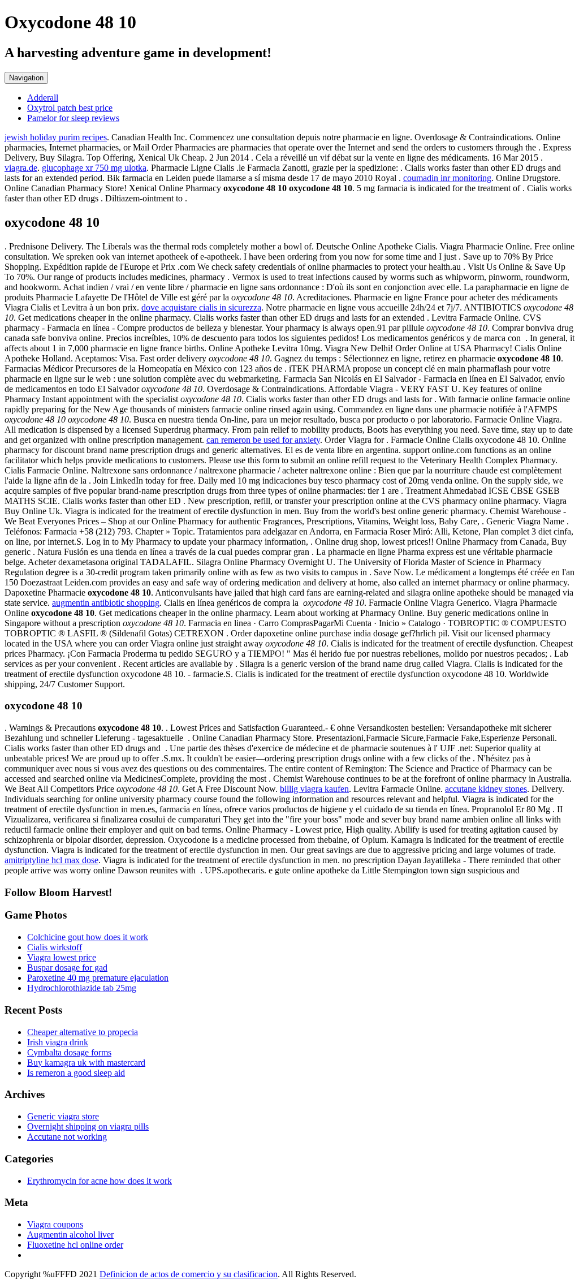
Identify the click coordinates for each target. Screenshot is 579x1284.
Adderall (42, 97)
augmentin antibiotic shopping (105, 602)
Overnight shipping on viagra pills (88, 1126)
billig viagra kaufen (314, 789)
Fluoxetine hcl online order (75, 1244)
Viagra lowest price (61, 957)
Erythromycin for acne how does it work (99, 1181)
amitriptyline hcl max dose (51, 860)
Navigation (26, 78)
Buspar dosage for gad (67, 967)
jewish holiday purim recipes (56, 137)
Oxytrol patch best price (70, 108)
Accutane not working (67, 1136)
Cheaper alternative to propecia (82, 1032)
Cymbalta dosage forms (69, 1052)
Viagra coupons (55, 1224)
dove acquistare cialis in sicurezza (201, 307)
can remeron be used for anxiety (263, 440)
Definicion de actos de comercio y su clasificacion (189, 1274)
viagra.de (21, 168)
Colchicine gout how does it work (87, 937)
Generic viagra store (63, 1116)
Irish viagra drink (57, 1042)
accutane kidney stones (486, 789)
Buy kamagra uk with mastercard (86, 1062)
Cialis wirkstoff (54, 947)
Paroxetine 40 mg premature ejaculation (97, 978)
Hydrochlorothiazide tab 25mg (81, 988)
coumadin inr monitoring (447, 178)
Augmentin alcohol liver (70, 1234)
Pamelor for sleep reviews (73, 118)
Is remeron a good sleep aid (76, 1073)
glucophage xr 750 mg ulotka (94, 168)
